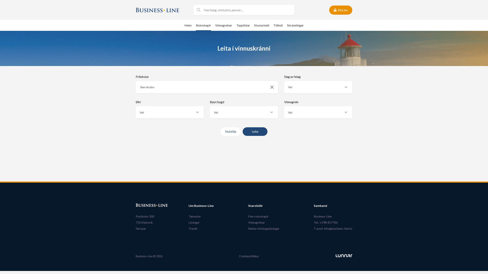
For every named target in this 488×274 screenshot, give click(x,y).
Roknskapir (203, 25)
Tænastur (195, 216)
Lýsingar (194, 222)
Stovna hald (261, 25)
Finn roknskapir (258, 216)
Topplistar (243, 25)
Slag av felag (292, 76)
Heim (188, 25)
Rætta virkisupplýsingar (263, 228)
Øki (138, 102)
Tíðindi (278, 25)
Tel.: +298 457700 (326, 222)
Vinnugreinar (223, 25)
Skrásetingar (295, 25)
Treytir (193, 228)
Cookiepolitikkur (249, 256)
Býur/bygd (217, 102)
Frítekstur (142, 76)
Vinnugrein (291, 102)
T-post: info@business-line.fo (333, 228)
